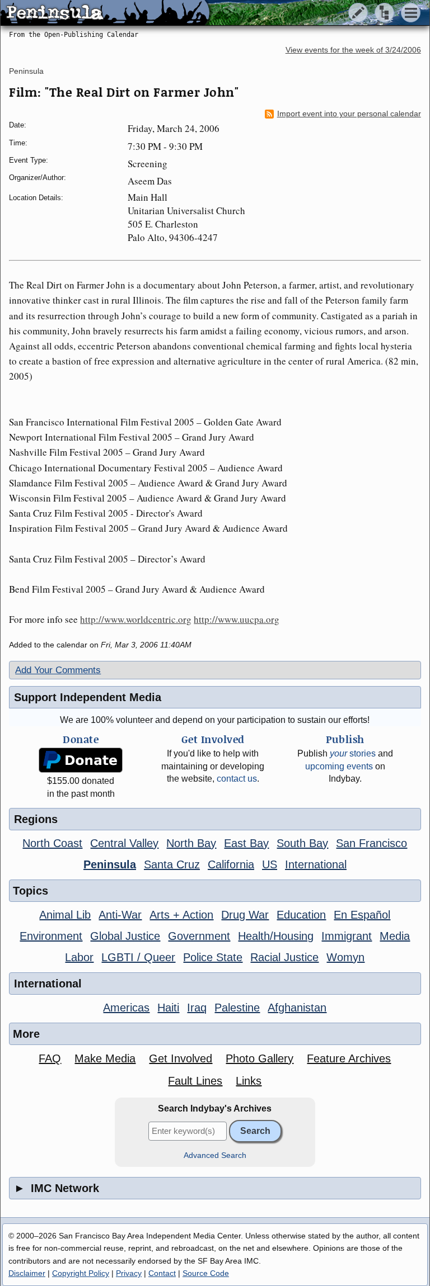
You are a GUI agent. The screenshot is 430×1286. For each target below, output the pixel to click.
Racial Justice (284, 957)
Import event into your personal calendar (349, 114)
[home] (105, 13)
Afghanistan (297, 1007)
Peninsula (26, 71)
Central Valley (124, 843)
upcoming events (339, 766)
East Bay (246, 843)
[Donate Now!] (81, 760)
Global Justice (125, 936)
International (316, 864)
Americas (126, 1007)
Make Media (104, 1058)
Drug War (245, 915)
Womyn (345, 957)
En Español (362, 915)
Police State (212, 957)
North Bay (191, 843)
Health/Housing (276, 936)
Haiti (168, 1007)
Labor (79, 957)
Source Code (206, 1273)
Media (395, 936)
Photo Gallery (259, 1058)
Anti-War (120, 915)
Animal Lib (65, 915)
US (269, 864)
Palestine (237, 1007)
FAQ (50, 1058)
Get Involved (180, 1058)
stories (353, 753)
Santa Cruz (172, 864)
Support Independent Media (87, 697)
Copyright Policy (80, 1273)
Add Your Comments (58, 670)
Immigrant (346, 936)
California (231, 864)
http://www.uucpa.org (236, 619)
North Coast (52, 843)
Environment (51, 936)
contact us (237, 778)
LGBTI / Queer (138, 957)
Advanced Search (215, 1155)
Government (199, 936)
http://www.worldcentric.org (135, 619)
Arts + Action (181, 915)
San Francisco (371, 843)
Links (248, 1081)
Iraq (197, 1007)
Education (301, 915)
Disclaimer (26, 1273)
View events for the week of (353, 50)
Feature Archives (349, 1058)
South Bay (302, 843)
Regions (36, 819)
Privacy (129, 1273)
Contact (162, 1273)
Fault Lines (195, 1081)
